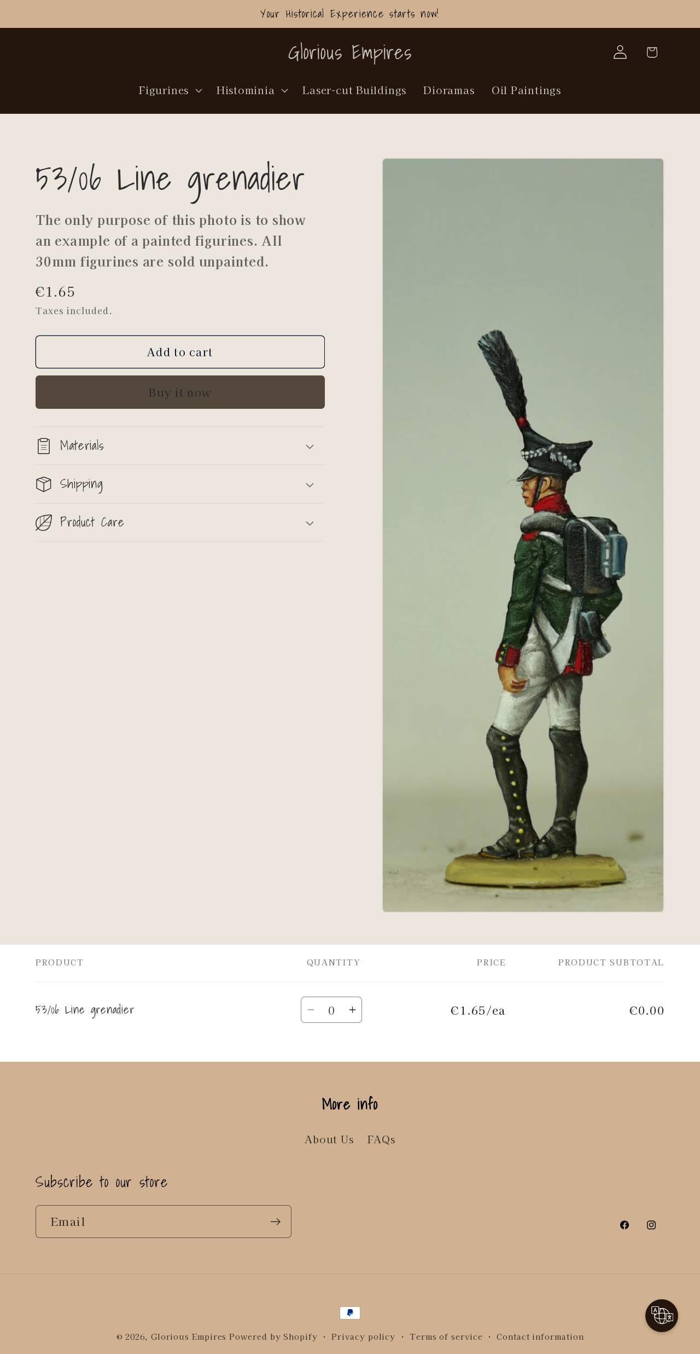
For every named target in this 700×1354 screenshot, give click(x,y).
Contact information (540, 1336)
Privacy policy (363, 1336)
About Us (329, 1139)
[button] (169, 90)
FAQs (381, 1139)
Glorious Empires (189, 1336)
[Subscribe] (275, 1222)
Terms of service (446, 1336)
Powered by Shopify (273, 1336)
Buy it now (180, 392)
